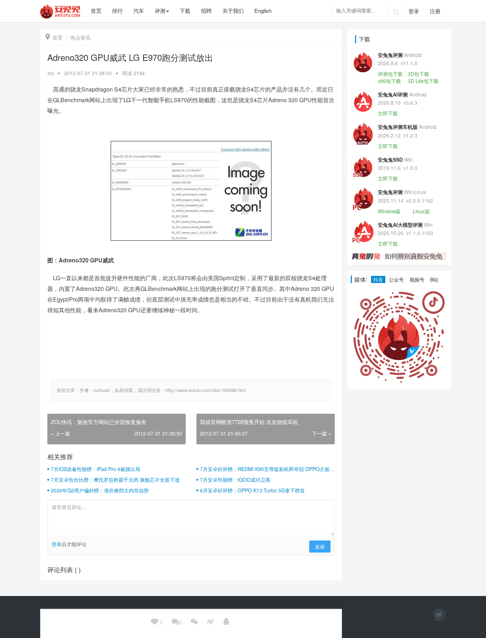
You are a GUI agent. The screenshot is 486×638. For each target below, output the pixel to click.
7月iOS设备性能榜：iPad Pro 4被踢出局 (95, 468)
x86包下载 (389, 80)
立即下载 (388, 113)
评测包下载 (390, 73)
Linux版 (421, 211)
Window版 (389, 211)
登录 (413, 11)
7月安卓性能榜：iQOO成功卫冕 (235, 479)
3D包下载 (418, 73)
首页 (54, 37)
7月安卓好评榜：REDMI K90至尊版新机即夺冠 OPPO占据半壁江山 (267, 468)
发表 (320, 546)
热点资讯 (80, 37)
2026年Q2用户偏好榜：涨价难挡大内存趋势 (100, 490)
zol (50, 73)
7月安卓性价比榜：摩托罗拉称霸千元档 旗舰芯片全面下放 (115, 479)
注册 (435, 11)
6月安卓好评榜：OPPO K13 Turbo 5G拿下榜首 (252, 490)
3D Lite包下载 (423, 80)
